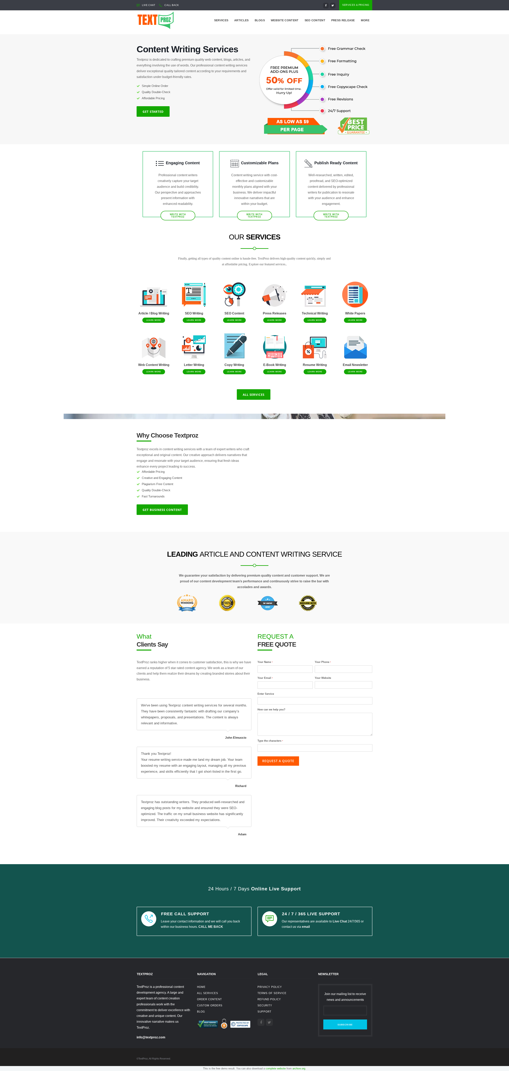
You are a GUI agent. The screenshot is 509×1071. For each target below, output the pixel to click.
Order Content (209, 999)
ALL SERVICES (253, 395)
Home (201, 986)
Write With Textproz (178, 215)
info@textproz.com (151, 1037)
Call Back (171, 5)
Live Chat (340, 921)
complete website (276, 1068)
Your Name (265, 661)
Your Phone (323, 661)
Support (264, 1011)
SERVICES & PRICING (355, 5)
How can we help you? (271, 709)
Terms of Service (272, 993)
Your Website (323, 677)
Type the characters (270, 740)
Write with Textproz (254, 215)
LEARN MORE (153, 320)
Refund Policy (269, 999)
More (365, 20)
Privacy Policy (269, 986)
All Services (207, 993)
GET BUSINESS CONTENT (162, 510)
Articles (241, 20)
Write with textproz (331, 215)
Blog (201, 1011)
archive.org (298, 1068)
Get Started (153, 112)
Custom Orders (209, 1005)
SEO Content (315, 20)
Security (264, 1005)
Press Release (343, 20)
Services (221, 20)
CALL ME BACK (210, 926)
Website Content (285, 20)
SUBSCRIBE (345, 1024)
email (306, 926)
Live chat (148, 5)
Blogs (260, 20)
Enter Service (265, 693)
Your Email (265, 677)
